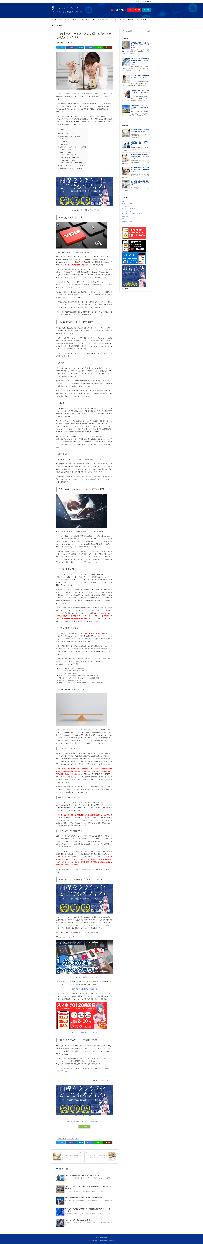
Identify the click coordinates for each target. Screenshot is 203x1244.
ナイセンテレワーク (106, 1080)
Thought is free (111, 1240)
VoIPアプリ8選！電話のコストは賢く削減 (78, 1220)
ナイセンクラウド (93, 210)
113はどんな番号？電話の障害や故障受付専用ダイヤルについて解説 (140, 60)
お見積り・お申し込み (134, 10)
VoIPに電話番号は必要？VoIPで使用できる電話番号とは (83, 1197)
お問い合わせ (147, 10)
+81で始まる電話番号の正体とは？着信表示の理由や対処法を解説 (140, 43)
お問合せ (84, 1126)
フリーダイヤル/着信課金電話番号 (132, 214)
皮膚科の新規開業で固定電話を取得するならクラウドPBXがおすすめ (140, 156)
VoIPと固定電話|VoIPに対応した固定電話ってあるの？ (83, 1175)
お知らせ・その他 (127, 204)
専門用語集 (125, 216)
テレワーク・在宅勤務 (128, 209)
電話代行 (124, 219)
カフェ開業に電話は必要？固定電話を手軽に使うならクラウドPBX (140, 182)
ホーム (55, 25)
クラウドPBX (126, 206)
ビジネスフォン (126, 211)
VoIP (61, 25)
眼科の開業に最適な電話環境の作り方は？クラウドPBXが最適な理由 (140, 169)
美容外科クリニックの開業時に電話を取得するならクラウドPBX (140, 142)
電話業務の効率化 (127, 221)
